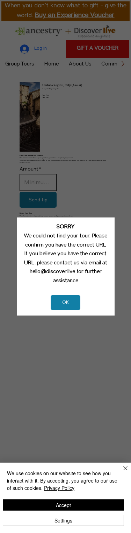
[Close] (121, 472)
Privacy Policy (59, 487)
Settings (63, 520)
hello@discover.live (52, 272)
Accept (63, 504)
